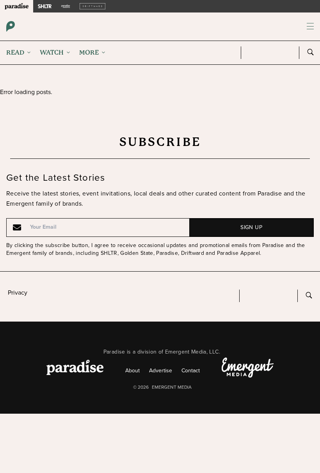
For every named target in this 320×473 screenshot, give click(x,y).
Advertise (160, 370)
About (132, 370)
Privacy (17, 292)
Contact (190, 370)
